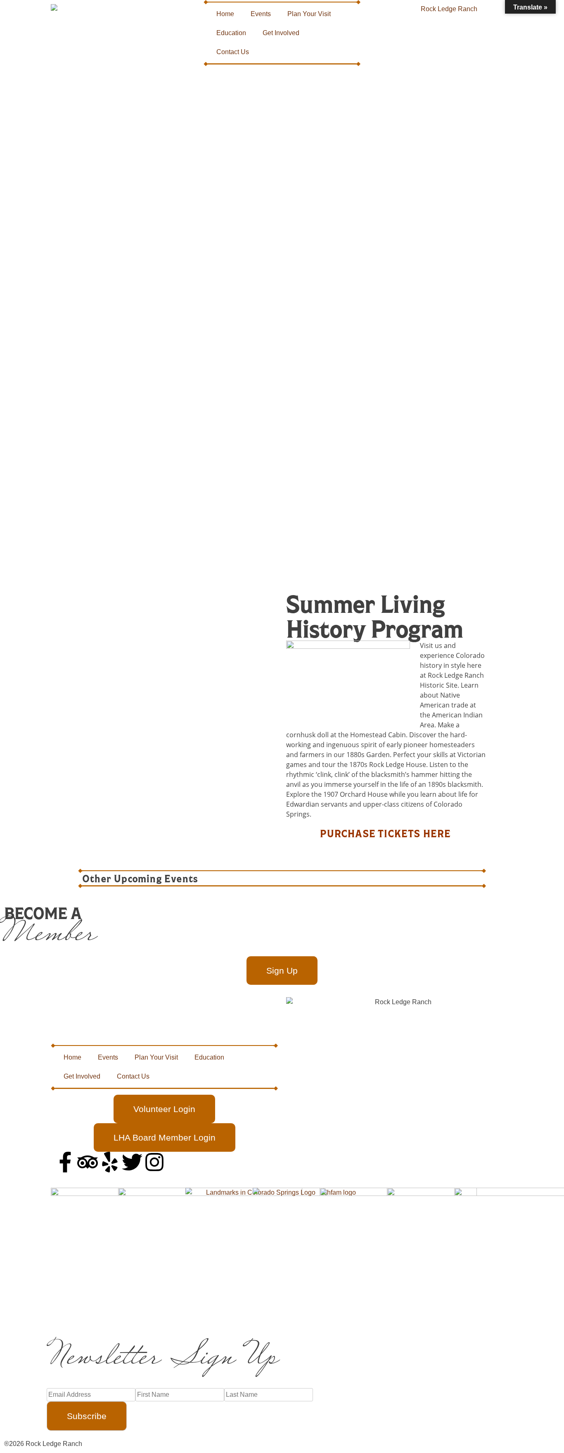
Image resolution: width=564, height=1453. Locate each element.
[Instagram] (154, 1162)
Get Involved (281, 32)
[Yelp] (110, 1162)
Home (225, 13)
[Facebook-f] (65, 1162)
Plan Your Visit (309, 13)
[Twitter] (132, 1162)
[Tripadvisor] (87, 1162)
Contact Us (232, 51)
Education (231, 32)
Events (261, 13)
